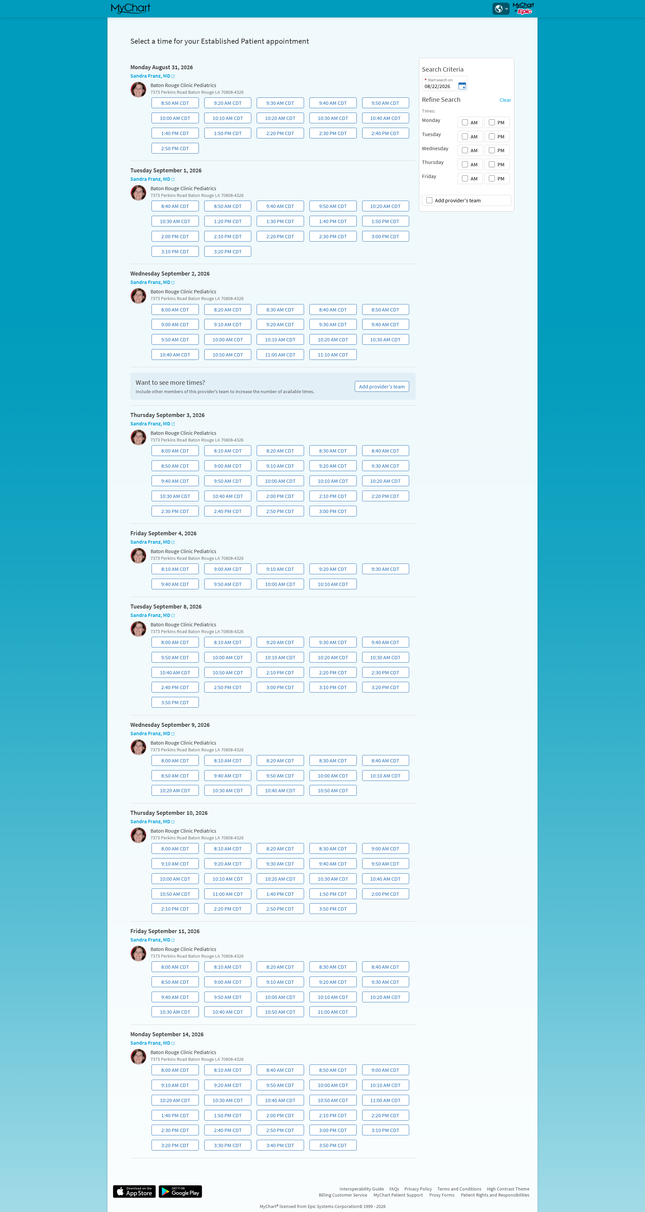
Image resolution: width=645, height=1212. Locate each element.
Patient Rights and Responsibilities (495, 1195)
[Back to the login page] (130, 9)
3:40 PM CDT (276, 1146)
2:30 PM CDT (329, 134)
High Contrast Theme (508, 1189)
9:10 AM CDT (224, 325)
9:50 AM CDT (381, 103)
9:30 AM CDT (276, 103)
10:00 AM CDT (171, 119)
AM (474, 122)
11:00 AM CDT (277, 355)
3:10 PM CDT (171, 252)
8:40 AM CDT (171, 207)
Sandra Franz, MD (150, 75)
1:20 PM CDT (224, 222)
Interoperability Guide (362, 1189)
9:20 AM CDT (224, 103)
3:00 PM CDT (381, 237)
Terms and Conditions (459, 1189)
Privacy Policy (418, 1189)
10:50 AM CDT (224, 355)
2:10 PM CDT (224, 237)
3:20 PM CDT (224, 252)
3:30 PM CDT (224, 1146)
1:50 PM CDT (224, 134)
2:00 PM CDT (171, 237)
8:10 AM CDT (224, 451)
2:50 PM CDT (171, 149)
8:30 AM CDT (276, 310)
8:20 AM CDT (224, 310)
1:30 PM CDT (276, 222)
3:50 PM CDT (171, 703)
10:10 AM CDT (224, 119)
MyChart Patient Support (398, 1195)
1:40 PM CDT (171, 134)
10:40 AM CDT (382, 119)
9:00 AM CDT (171, 325)
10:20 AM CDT (277, 119)
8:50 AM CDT (171, 103)
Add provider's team (458, 200)
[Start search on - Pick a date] (462, 86)
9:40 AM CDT (329, 103)
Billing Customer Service (343, 1195)
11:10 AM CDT (329, 355)
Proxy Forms (442, 1195)
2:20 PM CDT (276, 134)
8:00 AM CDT (171, 310)
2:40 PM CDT (381, 134)
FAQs (394, 1189)
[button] (500, 9)
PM (501, 122)
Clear (505, 99)
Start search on (440, 79)
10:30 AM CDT (329, 119)
